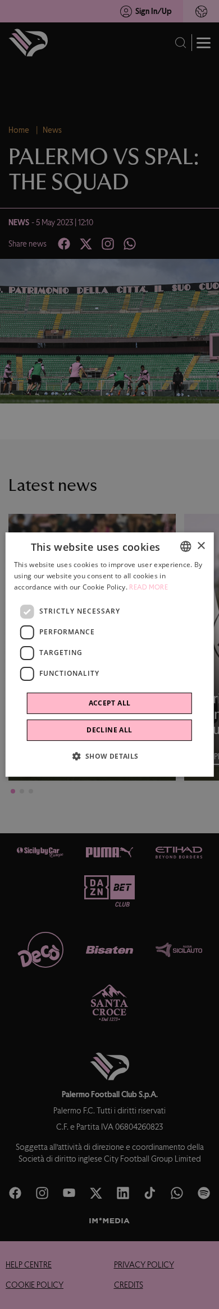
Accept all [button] (110, 703)
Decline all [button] (109, 730)
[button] (109, 756)
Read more (148, 587)
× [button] (201, 546)
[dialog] (110, 654)
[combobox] (185, 546)
